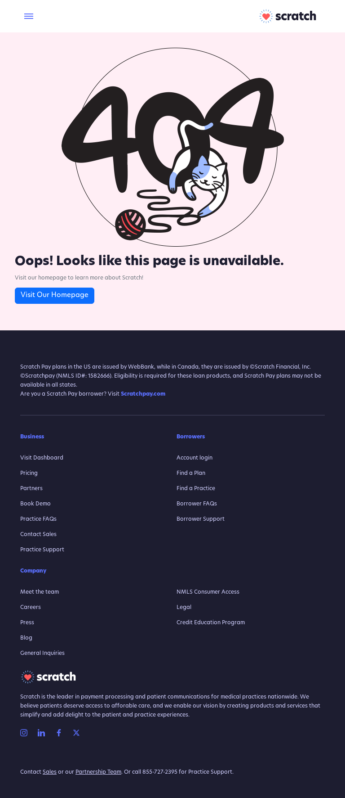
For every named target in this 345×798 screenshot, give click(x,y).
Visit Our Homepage (54, 295)
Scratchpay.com (143, 394)
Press (27, 623)
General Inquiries (42, 653)
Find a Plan (191, 473)
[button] (27, 16)
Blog (26, 638)
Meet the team (39, 592)
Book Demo (35, 504)
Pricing (29, 473)
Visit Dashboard (41, 458)
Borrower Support (201, 519)
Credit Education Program (211, 623)
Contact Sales (38, 534)
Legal (184, 607)
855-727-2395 (159, 772)
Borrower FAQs (197, 504)
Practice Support (42, 550)
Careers (30, 607)
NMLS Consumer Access (208, 592)
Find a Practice (196, 488)
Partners (31, 488)
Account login (194, 458)
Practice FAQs (38, 519)
